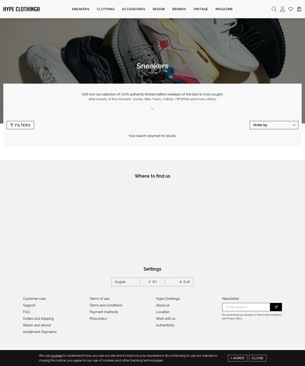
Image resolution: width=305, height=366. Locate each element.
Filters (22, 125)
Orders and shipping (38, 319)
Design (159, 9)
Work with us (166, 319)
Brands (179, 9)
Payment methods (103, 312)
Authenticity (165, 325)
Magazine (224, 9)
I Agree (238, 358)
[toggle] (152, 108)
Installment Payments (40, 332)
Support (29, 305)
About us (163, 305)
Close (258, 358)
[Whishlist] (290, 9)
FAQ (26, 312)
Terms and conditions (105, 305)
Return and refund (37, 325)
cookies (56, 355)
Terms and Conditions (269, 314)
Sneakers (80, 9)
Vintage (201, 9)
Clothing (106, 9)
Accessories (133, 9)
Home (152, 73)
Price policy (98, 319)
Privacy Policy (234, 318)
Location (163, 312)
